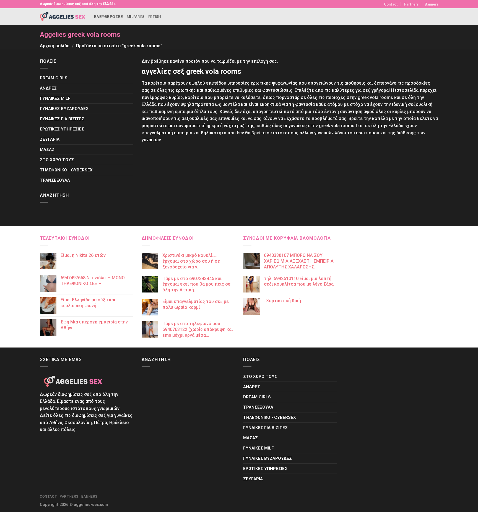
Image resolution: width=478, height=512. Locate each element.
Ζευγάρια (49, 139)
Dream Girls (53, 77)
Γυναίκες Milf (55, 98)
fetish (154, 16)
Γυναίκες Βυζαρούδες (64, 108)
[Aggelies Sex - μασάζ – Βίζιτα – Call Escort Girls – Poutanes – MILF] (63, 16)
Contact (391, 4)
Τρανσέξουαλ (55, 180)
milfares (135, 16)
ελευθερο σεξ (108, 16)
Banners (431, 4)
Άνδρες (48, 88)
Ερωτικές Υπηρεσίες (62, 129)
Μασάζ (47, 149)
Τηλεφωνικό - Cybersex (66, 170)
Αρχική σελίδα (54, 45)
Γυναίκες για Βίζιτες (62, 118)
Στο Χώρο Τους (57, 159)
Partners (411, 4)
